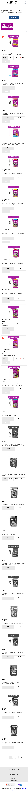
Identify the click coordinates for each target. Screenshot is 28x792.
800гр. (4, 57)
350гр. (4, 478)
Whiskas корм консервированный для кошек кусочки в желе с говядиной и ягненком (12, 174)
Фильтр (13, 17)
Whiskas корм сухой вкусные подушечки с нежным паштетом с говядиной (12, 354)
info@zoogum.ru (14, 780)
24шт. (20, 507)
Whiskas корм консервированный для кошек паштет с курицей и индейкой (12, 294)
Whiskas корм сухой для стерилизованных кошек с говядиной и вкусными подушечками (13, 564)
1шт (8, 388)
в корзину (6, 61)
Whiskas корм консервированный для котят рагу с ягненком (13, 653)
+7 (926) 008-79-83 (14, 774)
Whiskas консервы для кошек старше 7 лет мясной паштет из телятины (12, 683)
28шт (19, 117)
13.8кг (22, 57)
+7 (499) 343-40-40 (14, 771)
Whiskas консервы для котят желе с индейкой (13, 504)
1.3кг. (8, 87)
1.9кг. (16, 478)
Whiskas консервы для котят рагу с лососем (12, 623)
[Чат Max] (19, 785)
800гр (8, 147)
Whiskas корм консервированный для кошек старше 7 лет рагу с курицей (12, 713)
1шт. (8, 117)
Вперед (21, 757)
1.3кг (10, 57)
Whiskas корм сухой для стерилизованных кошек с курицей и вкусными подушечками (14, 144)
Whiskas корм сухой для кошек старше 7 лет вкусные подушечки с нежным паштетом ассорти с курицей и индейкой (13, 445)
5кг (16, 358)
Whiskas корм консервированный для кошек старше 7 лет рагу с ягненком (12, 743)
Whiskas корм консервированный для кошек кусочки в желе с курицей (12, 204)
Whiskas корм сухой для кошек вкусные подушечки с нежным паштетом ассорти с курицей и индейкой (12, 53)
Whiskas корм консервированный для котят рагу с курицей (13, 594)
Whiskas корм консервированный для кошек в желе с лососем (13, 234)
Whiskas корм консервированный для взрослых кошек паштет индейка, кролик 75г (13, 414)
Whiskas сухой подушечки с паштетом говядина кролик (13, 475)
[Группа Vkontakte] (21, 785)
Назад (6, 757)
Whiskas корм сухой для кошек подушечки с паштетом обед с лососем (12, 84)
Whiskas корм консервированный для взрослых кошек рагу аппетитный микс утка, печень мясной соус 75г (13, 384)
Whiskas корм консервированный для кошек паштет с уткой (12, 324)
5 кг (16, 57)
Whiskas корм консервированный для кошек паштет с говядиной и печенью (12, 264)
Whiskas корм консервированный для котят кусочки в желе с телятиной (12, 534)
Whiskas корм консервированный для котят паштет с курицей (12, 114)
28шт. (19, 177)
